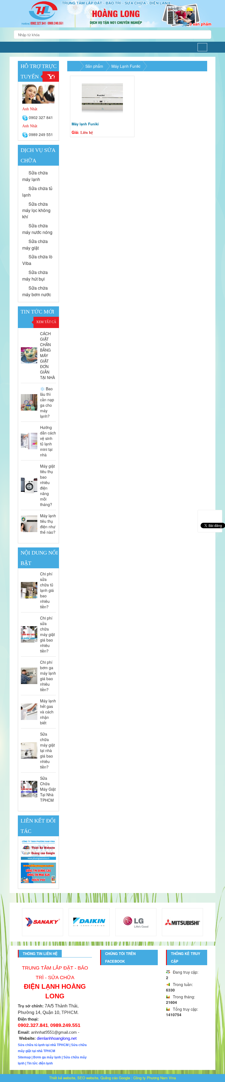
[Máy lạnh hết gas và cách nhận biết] (29, 712)
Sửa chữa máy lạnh (35, 175)
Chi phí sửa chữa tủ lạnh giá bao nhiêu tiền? (47, 590)
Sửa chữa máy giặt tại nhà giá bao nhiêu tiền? (47, 750)
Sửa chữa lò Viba (37, 259)
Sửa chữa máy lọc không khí (36, 210)
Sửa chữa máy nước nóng (37, 228)
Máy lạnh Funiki (85, 123)
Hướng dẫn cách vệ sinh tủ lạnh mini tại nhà (48, 441)
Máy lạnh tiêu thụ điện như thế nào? (48, 524)
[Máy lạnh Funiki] (102, 97)
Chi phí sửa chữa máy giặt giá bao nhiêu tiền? (47, 634)
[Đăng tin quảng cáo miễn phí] (38, 873)
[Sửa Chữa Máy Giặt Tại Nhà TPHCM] (29, 789)
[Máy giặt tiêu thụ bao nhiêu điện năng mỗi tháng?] (29, 485)
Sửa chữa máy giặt (35, 244)
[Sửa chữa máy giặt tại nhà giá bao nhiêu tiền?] (29, 750)
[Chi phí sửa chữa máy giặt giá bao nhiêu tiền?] (29, 634)
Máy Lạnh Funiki (125, 66)
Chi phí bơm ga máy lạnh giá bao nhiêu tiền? (48, 675)
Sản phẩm (94, 66)
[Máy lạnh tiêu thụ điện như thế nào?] (29, 524)
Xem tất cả (46, 322)
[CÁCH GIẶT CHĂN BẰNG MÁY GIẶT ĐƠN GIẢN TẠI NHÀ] (29, 355)
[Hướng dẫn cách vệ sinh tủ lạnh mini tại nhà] (29, 441)
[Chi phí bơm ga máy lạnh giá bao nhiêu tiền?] (29, 676)
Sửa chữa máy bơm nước (36, 291)
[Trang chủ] (21, 47)
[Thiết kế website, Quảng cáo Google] (38, 849)
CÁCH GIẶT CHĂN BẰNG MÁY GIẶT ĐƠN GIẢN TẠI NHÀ (47, 355)
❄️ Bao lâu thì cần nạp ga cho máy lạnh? (47, 402)
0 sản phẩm (200, 24)
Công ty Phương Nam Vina (154, 1077)
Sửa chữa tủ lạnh (37, 191)
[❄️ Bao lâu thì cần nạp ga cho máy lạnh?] (29, 402)
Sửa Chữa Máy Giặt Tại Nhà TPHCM (48, 789)
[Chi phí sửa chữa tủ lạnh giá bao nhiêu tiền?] (29, 590)
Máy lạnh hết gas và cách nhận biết (48, 711)
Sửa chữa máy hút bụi (35, 275)
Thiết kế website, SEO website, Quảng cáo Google (89, 1077)
